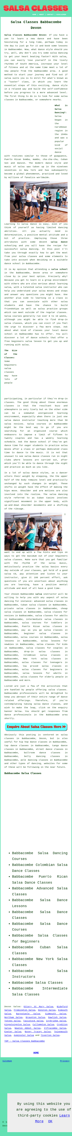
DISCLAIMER (61, 14)
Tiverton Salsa (50, 1035)
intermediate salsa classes (44, 619)
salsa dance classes (37, 456)
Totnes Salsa (12, 1021)
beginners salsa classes (10, 368)
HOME (34, 14)
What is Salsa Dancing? (61, 109)
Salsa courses (36, 424)
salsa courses (29, 637)
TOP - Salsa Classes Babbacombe (24, 1041)
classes (61, 312)
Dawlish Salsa (57, 1017)
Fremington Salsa (24, 1010)
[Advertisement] (28, 128)
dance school (12, 263)
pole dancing (29, 760)
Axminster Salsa (24, 1035)
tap (6, 745)
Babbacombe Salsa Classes (22, 773)
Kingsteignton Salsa (17, 1024)
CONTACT (50, 14)
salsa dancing (29, 249)
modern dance (43, 163)
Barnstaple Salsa (28, 1014)
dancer (64, 473)
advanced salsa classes (49, 601)
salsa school (59, 269)
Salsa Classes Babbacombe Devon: (25, 35)
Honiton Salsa (46, 1010)
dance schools (40, 338)
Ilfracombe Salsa (55, 1028)
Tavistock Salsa (33, 1021)
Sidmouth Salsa (55, 1014)
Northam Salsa (13, 1017)
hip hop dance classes (33, 742)
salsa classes (28, 256)
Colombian (45, 865)
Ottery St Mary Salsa (38, 1006)
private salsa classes (19, 608)
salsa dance (59, 242)
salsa (21, 167)
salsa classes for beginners (42, 669)
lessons (27, 460)
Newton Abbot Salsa (27, 1028)
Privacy (65, 1061)
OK (50, 1121)
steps (56, 327)
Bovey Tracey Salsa (37, 1032)
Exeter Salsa (12, 1032)
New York (45, 959)
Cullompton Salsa (43, 1024)
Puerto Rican (53, 877)
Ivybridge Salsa (56, 1021)
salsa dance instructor (19, 420)
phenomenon (32, 174)
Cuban (45, 947)
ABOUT (41, 14)
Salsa (58, 116)
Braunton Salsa (35, 1017)
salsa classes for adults (51, 615)
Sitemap (7, 1061)
